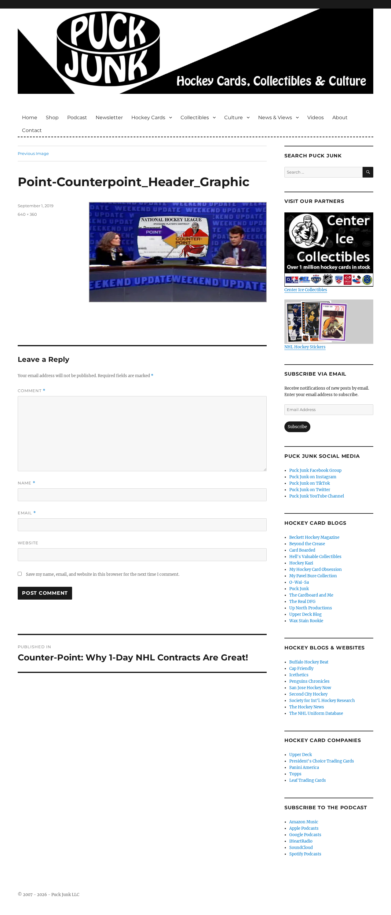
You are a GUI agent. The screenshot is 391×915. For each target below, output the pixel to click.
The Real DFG (302, 601)
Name (26, 483)
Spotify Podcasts (305, 854)
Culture (233, 117)
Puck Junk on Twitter (309, 489)
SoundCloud (301, 847)
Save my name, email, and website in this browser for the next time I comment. (102, 574)
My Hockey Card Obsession (315, 569)
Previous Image (33, 153)
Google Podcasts (305, 834)
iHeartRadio (300, 841)
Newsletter (109, 117)
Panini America (304, 767)
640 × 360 (27, 214)
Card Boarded (302, 550)
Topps (295, 774)
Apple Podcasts (304, 828)
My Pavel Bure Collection (313, 576)
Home (29, 117)
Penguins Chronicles (309, 681)
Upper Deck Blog (305, 614)
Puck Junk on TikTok (309, 483)
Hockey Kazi (301, 563)
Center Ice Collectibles (305, 289)
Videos (315, 117)
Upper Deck (300, 754)
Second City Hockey (308, 694)
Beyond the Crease (307, 543)
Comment (32, 390)
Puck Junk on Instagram (312, 477)
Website (28, 542)
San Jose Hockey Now (310, 687)
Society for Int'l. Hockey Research (322, 700)
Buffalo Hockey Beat (308, 662)
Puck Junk (299, 588)
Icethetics (299, 675)
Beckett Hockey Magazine (314, 537)
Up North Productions (310, 608)
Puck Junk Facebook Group (315, 470)
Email (27, 513)
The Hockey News (306, 707)
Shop (52, 117)
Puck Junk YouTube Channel (316, 496)
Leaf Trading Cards (307, 780)
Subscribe (297, 426)
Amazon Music (303, 822)
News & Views (275, 117)
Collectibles (195, 117)
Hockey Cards (148, 117)
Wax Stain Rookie (306, 620)
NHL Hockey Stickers (305, 347)
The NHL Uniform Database (316, 713)
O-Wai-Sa (299, 582)
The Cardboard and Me (311, 595)
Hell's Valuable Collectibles (315, 556)
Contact (32, 130)
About (340, 117)
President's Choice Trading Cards (321, 761)
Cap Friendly (301, 668)
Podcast (77, 117)
